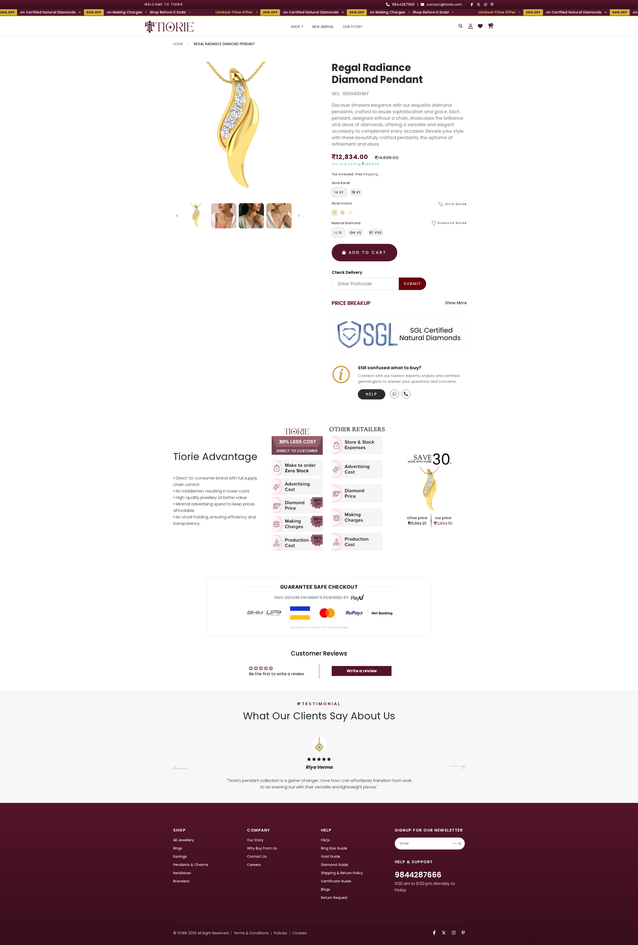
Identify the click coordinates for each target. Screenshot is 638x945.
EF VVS (375, 232)
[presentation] (180, 767)
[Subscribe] (457, 844)
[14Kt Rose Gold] (342, 212)
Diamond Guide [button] (452, 223)
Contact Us (257, 856)
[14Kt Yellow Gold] (334, 212)
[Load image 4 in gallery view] (279, 215)
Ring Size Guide (334, 848)
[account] (470, 26)
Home (178, 43)
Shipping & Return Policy (342, 872)
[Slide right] (298, 215)
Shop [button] (295, 26)
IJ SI (338, 232)
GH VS (355, 232)
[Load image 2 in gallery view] (223, 215)
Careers (254, 864)
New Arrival (323, 26)
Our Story (352, 26)
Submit (412, 283)
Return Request (334, 897)
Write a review (362, 671)
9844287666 (418, 874)
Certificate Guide (336, 881)
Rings (177, 848)
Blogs (325, 889)
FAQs (325, 840)
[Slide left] (176, 215)
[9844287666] (394, 393)
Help (371, 394)
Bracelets (181, 881)
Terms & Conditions (251, 933)
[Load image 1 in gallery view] (196, 215)
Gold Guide (330, 856)
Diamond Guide (334, 864)
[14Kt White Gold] (350, 212)
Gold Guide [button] (456, 204)
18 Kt (356, 192)
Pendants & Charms (190, 864)
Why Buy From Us (262, 848)
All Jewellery (183, 840)
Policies (280, 933)
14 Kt (339, 192)
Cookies (299, 933)
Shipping (370, 174)
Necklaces (182, 872)
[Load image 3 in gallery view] (251, 215)
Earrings (180, 856)
